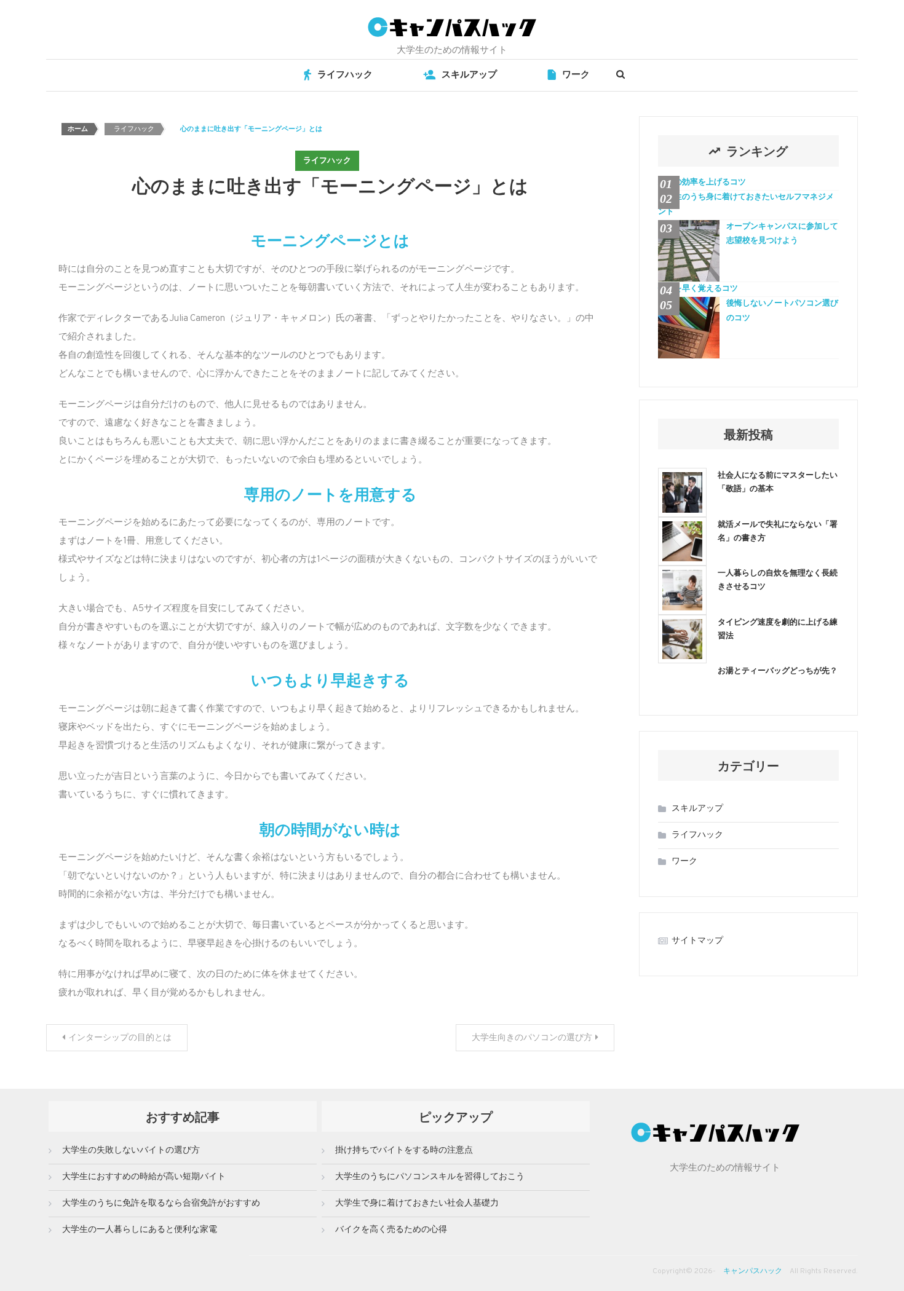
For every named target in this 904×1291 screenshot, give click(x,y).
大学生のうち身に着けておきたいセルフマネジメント (746, 204)
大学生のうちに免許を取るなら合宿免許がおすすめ (161, 1203)
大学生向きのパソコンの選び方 (532, 1038)
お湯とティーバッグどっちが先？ (778, 670)
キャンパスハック (752, 1271)
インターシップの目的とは (120, 1038)
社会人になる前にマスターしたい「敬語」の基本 (778, 481)
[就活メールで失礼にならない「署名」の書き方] (682, 541)
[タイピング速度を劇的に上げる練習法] (682, 639)
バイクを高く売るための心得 (391, 1230)
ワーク (576, 75)
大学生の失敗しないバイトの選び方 (131, 1150)
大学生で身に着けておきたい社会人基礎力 (417, 1203)
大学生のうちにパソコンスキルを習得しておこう (430, 1177)
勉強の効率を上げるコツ (702, 183)
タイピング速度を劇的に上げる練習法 (778, 628)
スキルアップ (469, 75)
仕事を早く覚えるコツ (698, 289)
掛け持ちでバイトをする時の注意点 (404, 1150)
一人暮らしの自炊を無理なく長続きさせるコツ (778, 579)
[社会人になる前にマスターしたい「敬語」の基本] (682, 492)
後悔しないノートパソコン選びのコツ (782, 311)
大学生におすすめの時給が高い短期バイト (144, 1177)
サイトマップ (697, 941)
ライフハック (345, 75)
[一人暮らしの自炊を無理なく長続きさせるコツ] (682, 590)
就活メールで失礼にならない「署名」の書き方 (778, 530)
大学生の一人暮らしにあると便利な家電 (139, 1230)
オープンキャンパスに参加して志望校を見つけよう (782, 234)
